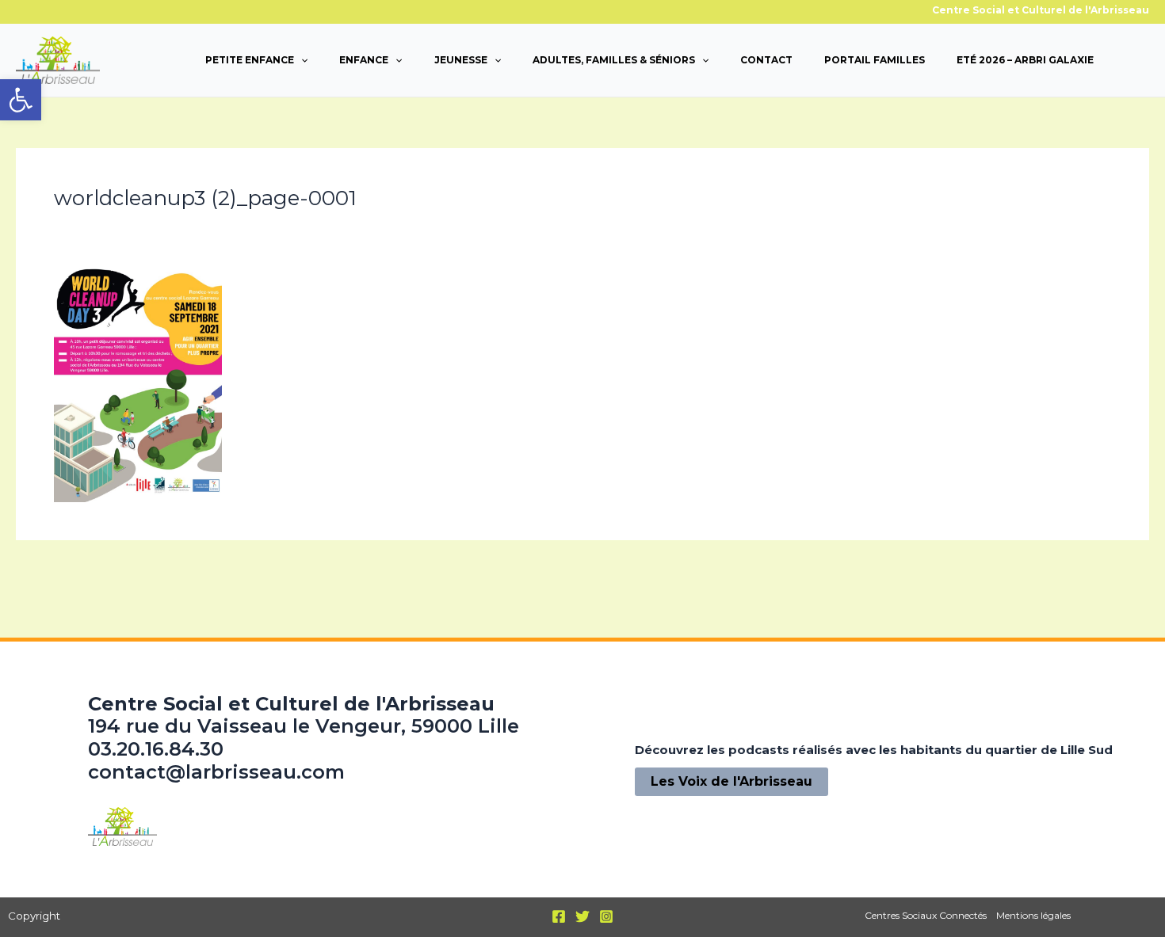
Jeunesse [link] (460, 60)
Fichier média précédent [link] (103, 575)
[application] (300, 60)
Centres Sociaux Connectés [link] (926, 915)
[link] (20, 99)
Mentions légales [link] (1033, 915)
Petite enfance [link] (249, 60)
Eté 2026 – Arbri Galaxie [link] (1025, 60)
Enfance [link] (363, 60)
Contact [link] (766, 60)
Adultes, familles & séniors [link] (614, 60)
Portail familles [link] (874, 60)
